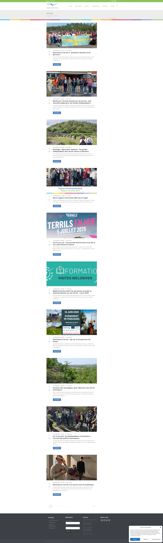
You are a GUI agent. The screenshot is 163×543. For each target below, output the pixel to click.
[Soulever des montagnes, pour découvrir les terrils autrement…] (71, 370)
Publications (52, 528)
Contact (112, 6)
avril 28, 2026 (69, 337)
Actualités (105, 6)
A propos (86, 6)
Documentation (95, 6)
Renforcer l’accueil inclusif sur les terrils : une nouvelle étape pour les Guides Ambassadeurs (72, 102)
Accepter (135, 539)
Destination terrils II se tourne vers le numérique (73, 485)
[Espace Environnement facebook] (102, 520)
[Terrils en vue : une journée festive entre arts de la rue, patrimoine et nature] (71, 225)
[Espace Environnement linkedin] (104, 520)
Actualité (62, 50)
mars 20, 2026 (69, 482)
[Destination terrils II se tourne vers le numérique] (71, 467)
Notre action (78, 6)
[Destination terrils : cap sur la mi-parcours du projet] (71, 322)
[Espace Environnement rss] (109, 520)
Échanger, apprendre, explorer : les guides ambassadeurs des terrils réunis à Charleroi (71, 150)
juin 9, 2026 (69, 147)
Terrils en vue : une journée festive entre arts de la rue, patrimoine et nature (74, 244)
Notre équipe (52, 522)
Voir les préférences (156, 539)
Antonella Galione (57, 50)
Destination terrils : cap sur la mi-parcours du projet (71, 340)
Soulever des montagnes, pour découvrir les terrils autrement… (74, 389)
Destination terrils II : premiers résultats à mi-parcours (72, 54)
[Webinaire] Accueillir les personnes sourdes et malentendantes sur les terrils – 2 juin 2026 (72, 292)
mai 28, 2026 (69, 240)
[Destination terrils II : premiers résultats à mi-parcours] (71, 35)
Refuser (145, 539)
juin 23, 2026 (69, 50)
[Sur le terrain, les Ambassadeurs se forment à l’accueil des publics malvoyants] (71, 419)
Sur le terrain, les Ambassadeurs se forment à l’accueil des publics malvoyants (71, 437)
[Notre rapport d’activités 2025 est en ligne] (71, 180)
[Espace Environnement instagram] (107, 520)
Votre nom (68, 525)
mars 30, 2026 (69, 434)
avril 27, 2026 (69, 385)
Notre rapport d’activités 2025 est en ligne (70, 198)
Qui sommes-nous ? (54, 520)
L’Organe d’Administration (52, 525)
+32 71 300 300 (51, 1)
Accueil (70, 6)
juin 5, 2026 (69, 195)
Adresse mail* (69, 520)
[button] (160, 527)
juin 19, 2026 (69, 98)
